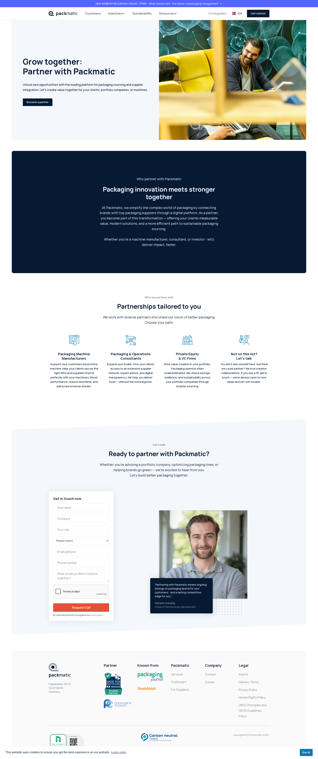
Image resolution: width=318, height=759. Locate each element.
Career (210, 682)
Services (177, 674)
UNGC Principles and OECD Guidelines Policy (252, 710)
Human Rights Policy (252, 697)
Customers (93, 13)
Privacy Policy (248, 690)
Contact (210, 674)
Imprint (243, 674)
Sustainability (142, 13)
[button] (117, 13)
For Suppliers (218, 13)
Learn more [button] (118, 752)
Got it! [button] (306, 752)
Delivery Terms (249, 682)
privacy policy (96, 615)
